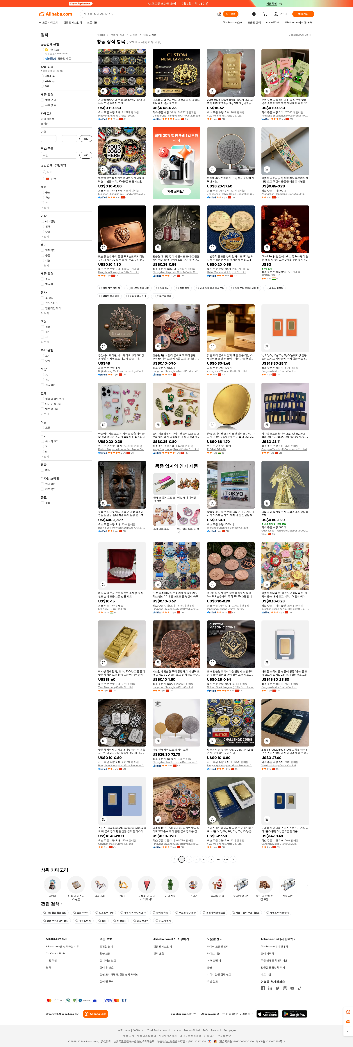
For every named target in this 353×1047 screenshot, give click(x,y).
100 (226, 859)
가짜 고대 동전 (164, 296)
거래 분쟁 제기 (215, 960)
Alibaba (101, 34)
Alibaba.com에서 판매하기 (276, 946)
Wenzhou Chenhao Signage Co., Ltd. (227, 527)
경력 (48, 967)
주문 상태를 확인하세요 (274, 960)
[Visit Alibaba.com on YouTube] (292, 988)
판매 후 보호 (107, 967)
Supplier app (179, 1013)
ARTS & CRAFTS (270, 275)
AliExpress (124, 1030)
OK (86, 138)
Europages (230, 1030)
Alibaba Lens (66, 1013)
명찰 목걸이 (143, 920)
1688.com (138, 1030)
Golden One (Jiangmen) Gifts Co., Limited (176, 115)
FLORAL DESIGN (216, 449)
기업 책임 (51, 960)
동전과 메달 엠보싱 (215, 912)
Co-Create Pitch (55, 953)
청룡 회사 (164, 288)
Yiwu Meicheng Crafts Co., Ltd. (224, 115)
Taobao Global (192, 1030)
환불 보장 (105, 953)
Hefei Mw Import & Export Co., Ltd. (226, 272)
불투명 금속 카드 (111, 296)
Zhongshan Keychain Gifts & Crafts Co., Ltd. (176, 272)
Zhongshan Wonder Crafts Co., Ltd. (227, 371)
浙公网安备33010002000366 (236, 1041)
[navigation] (66, 447)
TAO (205, 1030)
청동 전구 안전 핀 (111, 288)
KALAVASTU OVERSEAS (112, 608)
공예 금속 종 (162, 912)
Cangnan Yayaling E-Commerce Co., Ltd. (284, 449)
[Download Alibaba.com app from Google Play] (294, 1014)
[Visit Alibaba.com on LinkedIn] (270, 988)
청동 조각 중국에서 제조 (247, 288)
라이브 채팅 (213, 953)
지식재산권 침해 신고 (219, 974)
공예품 (134, 34)
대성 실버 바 (85, 920)
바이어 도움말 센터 (218, 946)
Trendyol (216, 1030)
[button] (219, 14)
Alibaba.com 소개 (56, 938)
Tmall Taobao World (158, 1030)
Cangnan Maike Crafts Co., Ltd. (279, 371)
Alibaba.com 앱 (210, 1013)
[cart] (266, 14)
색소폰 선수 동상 (187, 912)
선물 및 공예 (117, 34)
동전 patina (82, 912)
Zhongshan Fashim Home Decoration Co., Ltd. (231, 193)
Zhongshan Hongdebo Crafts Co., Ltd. (282, 193)
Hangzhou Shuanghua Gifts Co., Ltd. (118, 272)
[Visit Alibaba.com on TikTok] (299, 988)
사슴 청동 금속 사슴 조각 (212, 288)
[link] (348, 1012)
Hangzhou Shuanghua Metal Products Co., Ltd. (176, 371)
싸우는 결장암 (276, 288)
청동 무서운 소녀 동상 (57, 920)
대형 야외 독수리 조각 (135, 912)
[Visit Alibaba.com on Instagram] (285, 988)
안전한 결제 (106, 946)
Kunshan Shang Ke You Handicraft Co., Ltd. (122, 193)
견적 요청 (158, 953)
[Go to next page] (233, 859)
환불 (209, 967)
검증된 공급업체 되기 (273, 967)
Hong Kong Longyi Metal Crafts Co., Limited (176, 449)
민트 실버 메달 (106, 912)
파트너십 (266, 974)
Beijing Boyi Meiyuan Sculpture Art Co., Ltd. (122, 527)
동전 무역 (184, 288)
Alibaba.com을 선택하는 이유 (62, 946)
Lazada (177, 1030)
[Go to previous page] (174, 859)
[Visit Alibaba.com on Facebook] (263, 988)
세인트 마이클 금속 (279, 912)
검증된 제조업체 (162, 946)
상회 (104, 920)
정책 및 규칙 (107, 981)
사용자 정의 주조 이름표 (247, 912)
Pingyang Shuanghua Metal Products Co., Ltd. (285, 115)
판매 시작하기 (269, 953)
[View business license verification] (209, 1041)
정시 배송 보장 (108, 960)
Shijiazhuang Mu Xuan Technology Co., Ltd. (122, 371)
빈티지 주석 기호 (138, 296)
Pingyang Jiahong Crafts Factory (116, 115)
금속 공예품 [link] (150, 34)
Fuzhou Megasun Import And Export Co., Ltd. (122, 449)
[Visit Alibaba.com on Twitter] (277, 988)
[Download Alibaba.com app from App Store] (267, 1014)
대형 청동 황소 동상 (56, 912)
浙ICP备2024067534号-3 (270, 1041)
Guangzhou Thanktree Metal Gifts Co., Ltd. (285, 530)
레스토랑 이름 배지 (140, 288)
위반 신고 (212, 981)
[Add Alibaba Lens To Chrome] (95, 1014)
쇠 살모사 (121, 920)
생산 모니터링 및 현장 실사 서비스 (119, 974)
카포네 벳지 (165, 920)
